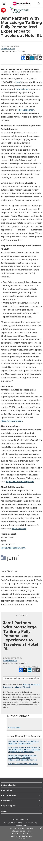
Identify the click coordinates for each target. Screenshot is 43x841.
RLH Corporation (26, 110)
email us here (14, 727)
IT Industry (27, 687)
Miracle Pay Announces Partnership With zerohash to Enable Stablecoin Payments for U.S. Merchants (24, 749)
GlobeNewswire (8, 49)
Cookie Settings (21, 826)
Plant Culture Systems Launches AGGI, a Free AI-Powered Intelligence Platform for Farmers (22, 757)
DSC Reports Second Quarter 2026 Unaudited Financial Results (23, 742)
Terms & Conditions (20, 819)
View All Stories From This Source (23, 764)
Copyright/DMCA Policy (12, 822)
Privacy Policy (31, 822)
